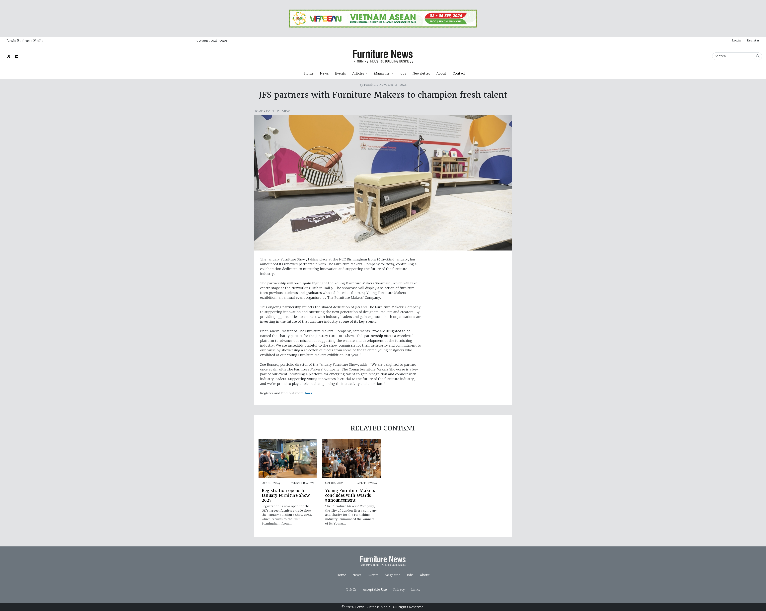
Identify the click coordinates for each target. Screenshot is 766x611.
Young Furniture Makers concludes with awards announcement (350, 495)
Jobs (402, 73)
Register (753, 40)
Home (309, 73)
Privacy (399, 589)
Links (415, 589)
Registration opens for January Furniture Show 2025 (286, 495)
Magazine (392, 575)
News (324, 73)
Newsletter (421, 73)
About (441, 73)
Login (736, 40)
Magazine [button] (382, 73)
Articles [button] (358, 73)
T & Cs (351, 589)
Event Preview (278, 111)
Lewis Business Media (25, 41)
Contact (459, 73)
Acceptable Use (375, 589)
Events (340, 73)
